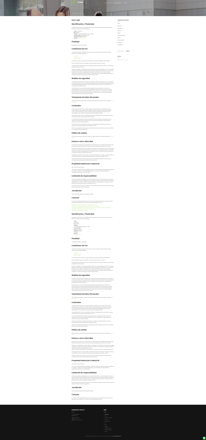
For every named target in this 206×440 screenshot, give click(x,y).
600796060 (77, 418)
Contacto (125, 2)
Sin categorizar (120, 44)
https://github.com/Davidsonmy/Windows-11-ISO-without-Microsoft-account (84, 204)
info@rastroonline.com (78, 419)
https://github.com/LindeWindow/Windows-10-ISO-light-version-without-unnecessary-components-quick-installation (91, 207)
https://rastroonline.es (81, 38)
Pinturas (118, 37)
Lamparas (119, 30)
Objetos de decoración (121, 35)
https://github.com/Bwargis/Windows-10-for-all (79, 210)
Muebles (118, 33)
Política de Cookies (77, 58)
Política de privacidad (108, 429)
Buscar (128, 51)
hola (105, 422)
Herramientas (119, 28)
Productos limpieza (120, 40)
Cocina (118, 23)
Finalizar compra (107, 421)
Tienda (110, 2)
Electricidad (119, 25)
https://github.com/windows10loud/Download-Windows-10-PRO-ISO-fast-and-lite (85, 206)
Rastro (77, 2)
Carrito (106, 416)
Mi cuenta (106, 426)
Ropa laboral (119, 42)
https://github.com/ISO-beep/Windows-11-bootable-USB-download (83, 208)
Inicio (106, 2)
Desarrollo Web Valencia (117, 436)
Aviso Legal (131, 2)
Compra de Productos (118, 2)
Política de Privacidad (77, 57)
